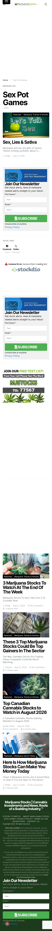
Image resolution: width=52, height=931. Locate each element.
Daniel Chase (9, 726)
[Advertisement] (26, 43)
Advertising (19, 821)
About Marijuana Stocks (36, 816)
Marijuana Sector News (24, 756)
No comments (36, 605)
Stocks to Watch (12, 816)
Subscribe (27, 218)
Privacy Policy (12, 227)
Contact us (33, 821)
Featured (17, 114)
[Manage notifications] (7, 924)
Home (5, 80)
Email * (8, 204)
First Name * (10, 194)
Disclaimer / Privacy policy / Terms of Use (26, 819)
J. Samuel (7, 667)
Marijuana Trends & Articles (36, 114)
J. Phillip (6, 156)
